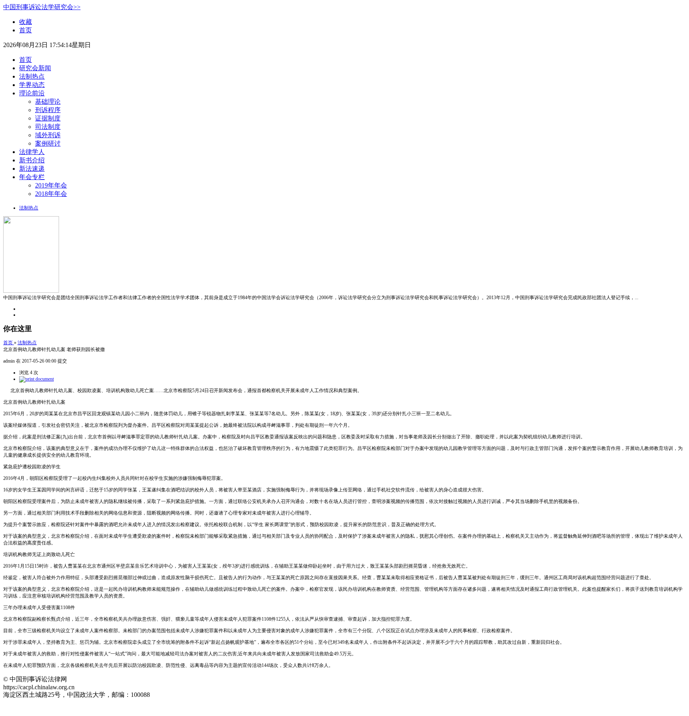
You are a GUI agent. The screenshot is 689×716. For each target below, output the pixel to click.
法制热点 (32, 76)
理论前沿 (32, 93)
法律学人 (32, 151)
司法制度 (48, 126)
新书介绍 (32, 160)
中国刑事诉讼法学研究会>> (42, 7)
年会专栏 (32, 177)
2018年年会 (51, 193)
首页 (25, 30)
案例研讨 (48, 143)
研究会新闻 (35, 68)
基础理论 (48, 101)
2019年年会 (51, 185)
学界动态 (32, 84)
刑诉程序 (48, 110)
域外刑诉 (48, 135)
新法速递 (32, 168)
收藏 (25, 21)
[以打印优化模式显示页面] (36, 379)
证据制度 (48, 118)
